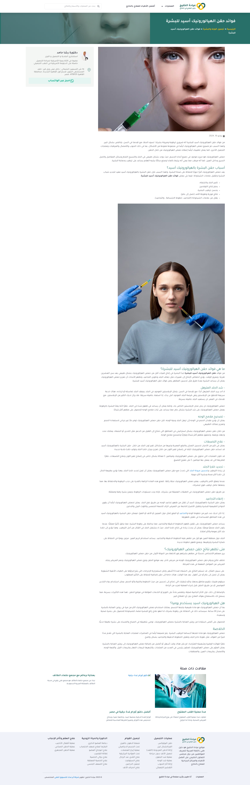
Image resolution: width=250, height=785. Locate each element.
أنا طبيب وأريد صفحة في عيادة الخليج (175, 777)
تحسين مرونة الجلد (199, 471)
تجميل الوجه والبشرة (213, 29)
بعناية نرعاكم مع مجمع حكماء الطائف (74, 675)
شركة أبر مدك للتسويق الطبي (66, 777)
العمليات (169, 6)
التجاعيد (183, 513)
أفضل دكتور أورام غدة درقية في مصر (130, 712)
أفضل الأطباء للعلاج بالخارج (140, 6)
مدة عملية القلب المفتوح (191, 712)
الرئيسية (231, 29)
